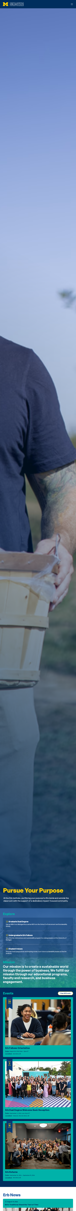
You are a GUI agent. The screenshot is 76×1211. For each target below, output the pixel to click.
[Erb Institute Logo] (13, 4)
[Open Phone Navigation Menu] (72, 4)
